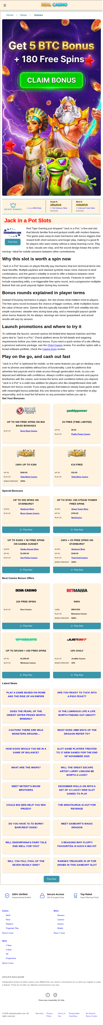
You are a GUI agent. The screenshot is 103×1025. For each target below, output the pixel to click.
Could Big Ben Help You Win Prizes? (26, 807)
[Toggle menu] (5, 5)
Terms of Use (61, 1014)
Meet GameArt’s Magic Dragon (77, 825)
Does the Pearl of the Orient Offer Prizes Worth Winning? (26, 715)
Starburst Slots (27, 509)
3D (7, 954)
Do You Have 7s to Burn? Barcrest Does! (26, 825)
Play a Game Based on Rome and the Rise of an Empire (25, 694)
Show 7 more (59, 933)
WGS (8, 915)
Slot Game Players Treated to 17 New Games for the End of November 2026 (77, 752)
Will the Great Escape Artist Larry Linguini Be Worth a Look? (77, 771)
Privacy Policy (49, 1014)
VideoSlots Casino (28, 477)
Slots (4, 941)
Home (9, 15)
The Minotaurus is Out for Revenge (77, 807)
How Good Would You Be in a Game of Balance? (26, 750)
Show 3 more (7, 963)
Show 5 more (7, 933)
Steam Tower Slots (79, 509)
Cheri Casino (55, 345)
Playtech (9, 924)
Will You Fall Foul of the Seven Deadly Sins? (26, 863)
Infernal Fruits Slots (77, 208)
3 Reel (8, 950)
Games (60, 924)
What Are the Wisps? (26, 767)
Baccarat (39, 1013)
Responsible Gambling (74, 1014)
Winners (60, 915)
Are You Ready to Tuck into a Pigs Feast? (77, 694)
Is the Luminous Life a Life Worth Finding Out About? (77, 713)
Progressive (11, 958)
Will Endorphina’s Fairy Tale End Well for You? (26, 844)
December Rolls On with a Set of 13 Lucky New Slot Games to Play (77, 790)
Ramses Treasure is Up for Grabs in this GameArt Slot (77, 863)
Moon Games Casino (29, 513)
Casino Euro (49, 349)
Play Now (12, 242)
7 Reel (8, 945)
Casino (5, 911)
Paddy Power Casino (80, 434)
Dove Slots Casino (28, 431)
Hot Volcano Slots (50, 208)
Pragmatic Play (12, 928)
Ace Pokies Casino (29, 558)
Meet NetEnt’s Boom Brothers (26, 788)
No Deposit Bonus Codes (91, 1014)
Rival (8, 920)
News (23, 15)
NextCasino (76, 518)
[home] (55, 7)
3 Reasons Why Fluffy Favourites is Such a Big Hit (77, 844)
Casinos (60, 920)
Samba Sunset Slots (29, 549)
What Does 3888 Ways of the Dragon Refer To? (77, 732)
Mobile (60, 928)
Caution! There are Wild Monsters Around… (26, 732)
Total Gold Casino (79, 558)
